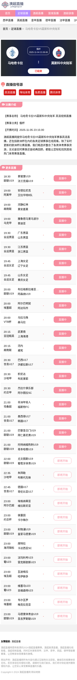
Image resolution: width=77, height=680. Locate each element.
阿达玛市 (23, 308)
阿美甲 (8, 194)
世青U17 (9, 364)
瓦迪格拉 (23, 571)
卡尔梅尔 (23, 519)
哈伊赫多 (23, 576)
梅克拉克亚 (24, 604)
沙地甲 (8, 378)
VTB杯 (7, 321)
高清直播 (10, 92)
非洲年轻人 (24, 402)
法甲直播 (65, 20)
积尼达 (22, 374)
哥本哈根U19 (25, 449)
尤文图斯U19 (25, 458)
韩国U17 (23, 421)
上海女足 (23, 261)
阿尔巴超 (9, 505)
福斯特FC (23, 406)
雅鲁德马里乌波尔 (28, 218)
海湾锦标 (9, 547)
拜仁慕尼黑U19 (27, 435)
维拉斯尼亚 (24, 505)
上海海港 (23, 336)
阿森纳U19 (24, 293)
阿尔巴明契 (24, 303)
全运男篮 (9, 237)
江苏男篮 (23, 246)
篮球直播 (53, 13)
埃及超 (8, 575)
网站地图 (35, 672)
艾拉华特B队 (25, 195)
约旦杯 (8, 519)
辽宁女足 (23, 265)
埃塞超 (8, 307)
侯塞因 (22, 515)
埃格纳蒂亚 (24, 501)
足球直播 (23, 13)
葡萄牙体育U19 (27, 463)
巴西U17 (23, 359)
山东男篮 (23, 237)
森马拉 (22, 322)
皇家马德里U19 (27, 533)
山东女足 (23, 275)
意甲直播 (36, 20)
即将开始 (62, 460)
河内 (20, 345)
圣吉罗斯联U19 (27, 618)
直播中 (63, 178)
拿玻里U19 (24, 176)
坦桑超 (8, 406)
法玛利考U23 (25, 557)
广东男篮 (23, 232)
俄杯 (22, 123)
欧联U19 (9, 180)
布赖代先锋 (24, 477)
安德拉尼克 (24, 190)
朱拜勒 (22, 472)
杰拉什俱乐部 (25, 388)
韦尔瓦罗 (23, 599)
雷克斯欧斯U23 (27, 562)
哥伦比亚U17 (25, 491)
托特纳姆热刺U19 (28, 444)
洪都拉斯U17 (25, 364)
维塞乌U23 (24, 585)
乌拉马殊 (23, 317)
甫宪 (20, 350)
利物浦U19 (24, 529)
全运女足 (9, 265)
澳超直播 (38, 13)
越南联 (8, 208)
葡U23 (7, 561)
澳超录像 (68, 13)
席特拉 (22, 543)
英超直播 (22, 20)
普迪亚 (22, 223)
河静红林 (23, 204)
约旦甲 (8, 392)
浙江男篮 (23, 251)
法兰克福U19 (25, 180)
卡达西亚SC (25, 548)
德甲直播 (50, 20)
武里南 (22, 331)
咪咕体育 (25, 92)
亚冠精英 (9, 335)
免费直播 (40, 92)
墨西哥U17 (24, 416)
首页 (7, 13)
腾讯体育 (55, 92)
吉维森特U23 (25, 590)
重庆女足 (23, 279)
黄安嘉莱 (23, 209)
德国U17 (23, 486)
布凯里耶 (23, 378)
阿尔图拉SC (25, 392)
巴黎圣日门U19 (27, 430)
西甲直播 (8, 20)
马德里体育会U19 (28, 614)
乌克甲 (8, 222)
